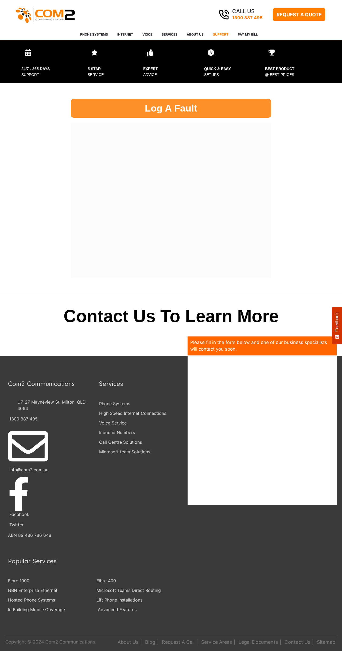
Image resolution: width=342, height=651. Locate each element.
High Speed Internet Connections (132, 413)
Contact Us (297, 642)
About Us (195, 34)
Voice (147, 34)
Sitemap (326, 642)
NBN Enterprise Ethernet (32, 590)
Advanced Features (117, 609)
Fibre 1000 (18, 580)
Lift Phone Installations (119, 600)
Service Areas (216, 642)
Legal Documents (258, 642)
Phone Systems (94, 34)
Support (220, 34)
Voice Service (113, 423)
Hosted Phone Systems (31, 600)
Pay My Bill (248, 34)
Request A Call (178, 642)
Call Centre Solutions (120, 442)
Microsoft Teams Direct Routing (128, 590)
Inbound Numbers (117, 432)
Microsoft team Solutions (124, 451)
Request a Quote (299, 14)
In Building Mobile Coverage (36, 609)
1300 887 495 (247, 17)
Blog (150, 642)
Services (169, 34)
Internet (125, 34)
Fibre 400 (106, 580)
